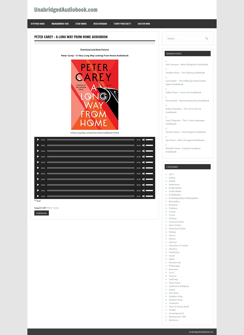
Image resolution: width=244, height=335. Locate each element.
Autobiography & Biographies (183, 197)
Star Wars (81, 23)
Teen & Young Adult (179, 306)
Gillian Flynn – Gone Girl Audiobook (183, 92)
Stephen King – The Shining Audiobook (185, 72)
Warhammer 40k (60, 23)
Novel (172, 255)
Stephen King (38, 23)
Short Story (174, 282)
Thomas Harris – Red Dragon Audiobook (186, 131)
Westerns (173, 319)
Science (173, 275)
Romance (173, 269)
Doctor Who (144, 23)
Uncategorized (176, 313)
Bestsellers (174, 201)
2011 (171, 174)
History (172, 231)
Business (173, 204)
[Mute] (143, 139)
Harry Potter (175, 225)
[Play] (38, 139)
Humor (172, 238)
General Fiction (176, 221)
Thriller (172, 309)
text (39, 200)
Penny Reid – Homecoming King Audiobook (187, 100)
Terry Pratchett (122, 23)
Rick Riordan (100, 23)
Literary (173, 242)
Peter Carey (53, 207)
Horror (172, 235)
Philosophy (174, 265)
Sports (172, 289)
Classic (172, 211)
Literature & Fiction (178, 245)
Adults (172, 181)
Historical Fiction (177, 228)
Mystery (173, 248)
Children (173, 208)
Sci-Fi (171, 272)
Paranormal (174, 262)
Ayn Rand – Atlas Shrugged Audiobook (185, 140)
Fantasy (173, 218)
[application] (94, 140)
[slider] (150, 139)
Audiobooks (41, 213)
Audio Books (175, 187)
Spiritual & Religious (179, 286)
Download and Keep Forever (94, 49)
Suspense (173, 303)
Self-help (173, 279)
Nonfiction (174, 252)
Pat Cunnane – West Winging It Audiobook (187, 64)
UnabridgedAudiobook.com (65, 10)
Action (172, 177)
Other (172, 258)
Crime (172, 214)
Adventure (174, 184)
